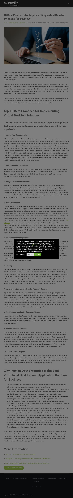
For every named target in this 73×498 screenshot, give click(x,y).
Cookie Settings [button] (21, 254)
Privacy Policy (33, 245)
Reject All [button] (30, 254)
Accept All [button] (37, 254)
